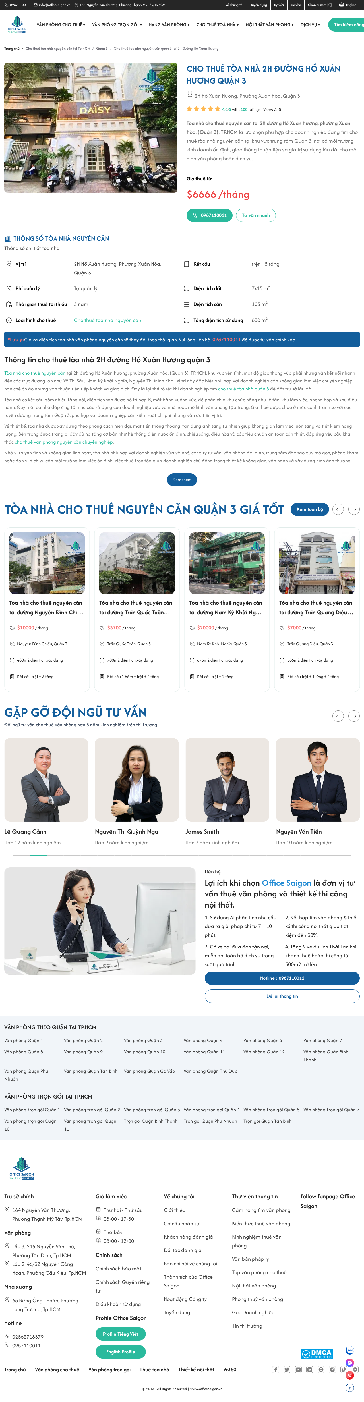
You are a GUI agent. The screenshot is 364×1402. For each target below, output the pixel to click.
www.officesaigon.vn (206, 1388)
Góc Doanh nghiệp (253, 1312)
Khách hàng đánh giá (188, 1237)
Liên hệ (296, 4)
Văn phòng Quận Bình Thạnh (325, 1055)
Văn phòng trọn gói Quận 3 (152, 1109)
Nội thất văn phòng (270, 24)
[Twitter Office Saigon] (286, 1369)
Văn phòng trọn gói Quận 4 (212, 1109)
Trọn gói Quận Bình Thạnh (151, 1121)
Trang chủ (15, 1369)
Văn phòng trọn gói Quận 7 (331, 1109)
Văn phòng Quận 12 (264, 1051)
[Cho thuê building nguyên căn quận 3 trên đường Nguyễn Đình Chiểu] (47, 563)
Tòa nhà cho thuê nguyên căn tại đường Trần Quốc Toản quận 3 (135, 612)
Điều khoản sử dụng (118, 1304)
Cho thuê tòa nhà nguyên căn (107, 320)
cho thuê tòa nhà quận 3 (243, 388)
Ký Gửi (279, 4)
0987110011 (20, 4)
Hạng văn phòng (169, 24)
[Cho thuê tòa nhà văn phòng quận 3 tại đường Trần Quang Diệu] (317, 563)
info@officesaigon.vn (55, 4)
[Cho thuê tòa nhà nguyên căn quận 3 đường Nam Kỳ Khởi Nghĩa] (227, 563)
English (350, 4)
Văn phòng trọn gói (117, 24)
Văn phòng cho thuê (61, 24)
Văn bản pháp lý (250, 1259)
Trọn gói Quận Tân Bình (267, 1121)
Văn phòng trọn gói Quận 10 (30, 1125)
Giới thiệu (174, 1210)
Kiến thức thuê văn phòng (261, 1223)
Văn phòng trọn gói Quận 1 (32, 1109)
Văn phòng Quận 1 (23, 1040)
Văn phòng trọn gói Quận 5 (271, 1109)
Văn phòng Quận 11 (204, 1051)
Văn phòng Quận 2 (83, 1040)
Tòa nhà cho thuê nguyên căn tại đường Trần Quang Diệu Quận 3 (315, 612)
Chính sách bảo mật (118, 1268)
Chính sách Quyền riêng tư (123, 1286)
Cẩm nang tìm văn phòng (261, 1210)
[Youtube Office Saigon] (298, 1369)
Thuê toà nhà (154, 1369)
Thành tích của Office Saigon (188, 1281)
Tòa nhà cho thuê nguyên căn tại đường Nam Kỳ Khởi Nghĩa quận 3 (226, 612)
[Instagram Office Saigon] (332, 1369)
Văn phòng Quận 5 (262, 1040)
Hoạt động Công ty (185, 1299)
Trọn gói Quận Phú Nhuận (210, 1121)
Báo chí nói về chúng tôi (190, 1263)
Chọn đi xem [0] (320, 4)
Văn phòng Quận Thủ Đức (210, 1071)
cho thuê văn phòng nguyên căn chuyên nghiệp (64, 441)
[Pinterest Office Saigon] (321, 1369)
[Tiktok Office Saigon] (343, 1369)
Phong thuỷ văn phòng (257, 1299)
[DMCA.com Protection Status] (317, 1354)
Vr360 (229, 1369)
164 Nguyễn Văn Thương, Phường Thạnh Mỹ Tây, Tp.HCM (123, 4)
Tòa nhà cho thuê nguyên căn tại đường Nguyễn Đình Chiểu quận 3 (46, 612)
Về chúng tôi (234, 4)
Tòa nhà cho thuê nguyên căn (34, 372)
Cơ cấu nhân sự (182, 1223)
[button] (338, 509)
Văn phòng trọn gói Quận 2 (92, 1109)
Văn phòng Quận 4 (203, 1040)
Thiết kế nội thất (196, 1369)
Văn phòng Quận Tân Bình (91, 1071)
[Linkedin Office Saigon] (309, 1369)
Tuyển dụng (259, 4)
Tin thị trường (247, 1326)
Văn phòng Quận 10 (144, 1051)
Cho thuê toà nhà (218, 24)
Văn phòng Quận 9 (83, 1051)
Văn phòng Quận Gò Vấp (149, 1071)
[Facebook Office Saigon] (275, 1369)
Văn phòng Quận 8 (23, 1051)
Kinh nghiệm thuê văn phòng (257, 1241)
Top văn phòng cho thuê (259, 1272)
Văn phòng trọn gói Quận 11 (90, 1125)
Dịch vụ (310, 24)
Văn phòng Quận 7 (322, 1040)
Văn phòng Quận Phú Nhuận (26, 1075)
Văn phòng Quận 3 (143, 1040)
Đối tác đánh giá (183, 1250)
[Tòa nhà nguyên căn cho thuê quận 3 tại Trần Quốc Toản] (137, 563)
